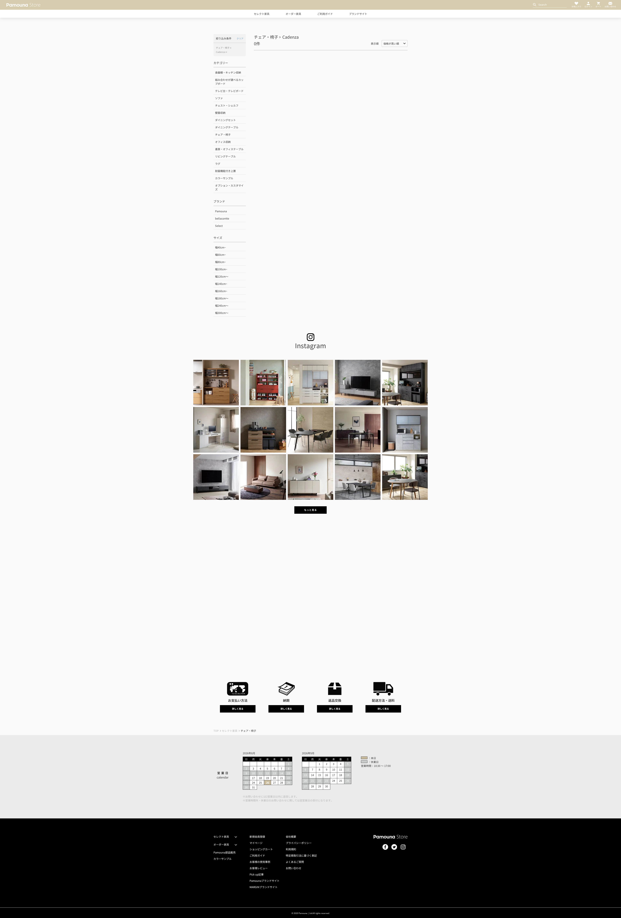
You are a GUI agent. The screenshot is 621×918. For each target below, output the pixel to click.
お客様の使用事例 (260, 862)
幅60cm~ (220, 255)
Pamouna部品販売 (224, 852)
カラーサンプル (224, 178)
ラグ (217, 164)
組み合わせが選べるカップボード (229, 82)
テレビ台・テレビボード (229, 91)
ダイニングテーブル (226, 127)
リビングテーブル (225, 156)
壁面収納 (220, 113)
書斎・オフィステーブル (229, 149)
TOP (216, 731)
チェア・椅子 (222, 47)
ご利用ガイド (325, 14)
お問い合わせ (293, 868)
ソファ (219, 98)
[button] (216, 382)
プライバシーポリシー (299, 843)
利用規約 (291, 849)
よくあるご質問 (295, 862)
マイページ (256, 843)
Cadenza (220, 52)
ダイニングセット (225, 120)
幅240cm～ (221, 305)
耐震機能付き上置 (225, 171)
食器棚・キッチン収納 (228, 72)
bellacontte (222, 218)
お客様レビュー (259, 868)
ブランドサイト (358, 14)
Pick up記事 (257, 874)
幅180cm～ (221, 298)
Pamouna (221, 211)
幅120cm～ (221, 276)
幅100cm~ (221, 269)
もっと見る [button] (310, 509)
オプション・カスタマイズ (229, 187)
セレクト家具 (261, 14)
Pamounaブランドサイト (264, 881)
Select (219, 226)
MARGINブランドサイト (264, 887)
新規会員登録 (257, 836)
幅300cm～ (221, 313)
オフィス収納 (223, 142)
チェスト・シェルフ (226, 105)
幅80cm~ (220, 262)
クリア (240, 38)
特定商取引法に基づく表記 (301, 855)
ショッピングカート (261, 849)
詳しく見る (237, 708)
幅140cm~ (221, 284)
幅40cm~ (220, 247)
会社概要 (291, 836)
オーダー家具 (293, 14)
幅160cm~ (221, 291)
